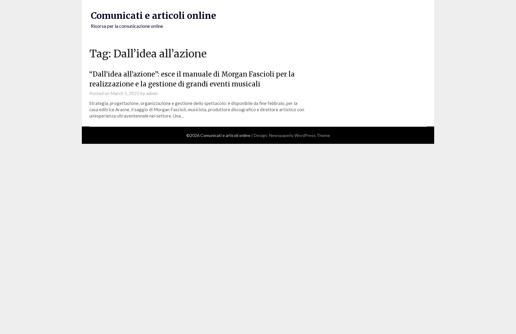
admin (152, 93)
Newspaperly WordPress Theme (299, 135)
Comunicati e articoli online (153, 15)
